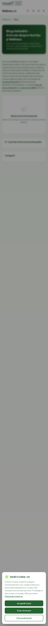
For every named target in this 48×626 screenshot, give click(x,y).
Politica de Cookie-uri (14, 596)
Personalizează (24, 618)
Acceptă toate (24, 603)
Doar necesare (24, 610)
